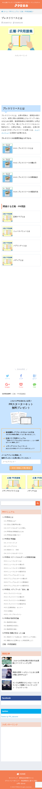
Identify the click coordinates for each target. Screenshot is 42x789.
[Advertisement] (21, 78)
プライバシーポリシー (12, 781)
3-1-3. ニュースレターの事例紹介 (15, 568)
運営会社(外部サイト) (26, 778)
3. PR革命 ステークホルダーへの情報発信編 (19, 557)
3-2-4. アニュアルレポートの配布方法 (16, 585)
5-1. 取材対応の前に (10, 622)
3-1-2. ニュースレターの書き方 (14, 564)
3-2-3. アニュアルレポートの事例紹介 (16, 582)
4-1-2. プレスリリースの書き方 (14, 597)
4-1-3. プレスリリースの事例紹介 (15, 600)
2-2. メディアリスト (10, 546)
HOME (22, 774)
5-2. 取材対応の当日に (11, 625)
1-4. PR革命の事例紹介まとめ (14, 531)
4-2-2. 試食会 (8, 611)
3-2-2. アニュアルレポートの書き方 (15, 578)
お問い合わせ (21, 783)
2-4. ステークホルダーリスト (13, 553)
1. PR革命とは (8, 517)
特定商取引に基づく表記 (29, 781)
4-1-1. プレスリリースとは (12, 593)
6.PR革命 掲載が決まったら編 (14, 633)
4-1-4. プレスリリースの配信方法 (15, 604)
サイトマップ (13, 778)
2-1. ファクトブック (10, 543)
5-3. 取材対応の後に (10, 629)
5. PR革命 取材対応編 (11, 618)
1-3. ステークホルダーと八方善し (15, 528)
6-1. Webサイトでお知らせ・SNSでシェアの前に (20, 637)
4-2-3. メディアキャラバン (12, 614)
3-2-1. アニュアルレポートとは (14, 575)
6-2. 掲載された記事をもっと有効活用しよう (18, 640)
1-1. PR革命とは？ (10, 521)
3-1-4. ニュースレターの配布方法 (15, 571)
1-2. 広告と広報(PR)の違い (13, 524)
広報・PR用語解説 (19, 394)
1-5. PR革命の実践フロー (12, 535)
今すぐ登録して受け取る (21, 468)
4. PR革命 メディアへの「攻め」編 (16, 589)
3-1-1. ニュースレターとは (12, 561)
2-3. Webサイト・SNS (11, 550)
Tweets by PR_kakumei (9, 717)
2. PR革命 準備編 (9, 539)
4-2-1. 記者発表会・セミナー (13, 607)
